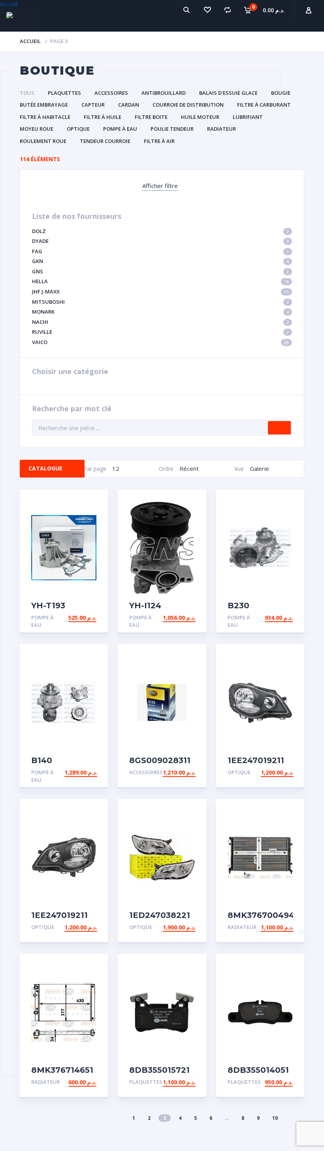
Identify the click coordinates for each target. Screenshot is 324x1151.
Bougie (280, 92)
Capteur (93, 104)
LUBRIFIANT (248, 116)
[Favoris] (207, 10)
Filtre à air (159, 141)
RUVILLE (160, 331)
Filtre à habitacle (45, 116)
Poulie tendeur (172, 128)
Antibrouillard (163, 92)
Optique (78, 128)
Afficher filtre (160, 186)
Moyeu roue (36, 128)
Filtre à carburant (264, 104)
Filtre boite (151, 116)
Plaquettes (64, 92)
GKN (160, 261)
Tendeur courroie (105, 141)
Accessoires (111, 92)
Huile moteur (200, 116)
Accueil (30, 41)
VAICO (160, 342)
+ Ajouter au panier (65, 617)
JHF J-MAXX (160, 291)
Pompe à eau (120, 128)
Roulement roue (43, 141)
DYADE (160, 240)
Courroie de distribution (188, 104)
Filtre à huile (102, 116)
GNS (160, 271)
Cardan (128, 104)
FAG (160, 251)
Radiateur (221, 128)
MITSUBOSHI (160, 301)
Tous (27, 92)
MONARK (160, 311)
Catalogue (45, 468)
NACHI (160, 321)
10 (275, 1118)
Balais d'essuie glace (228, 92)
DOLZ (160, 231)
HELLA (160, 281)
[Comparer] (227, 10)
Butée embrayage (44, 104)
